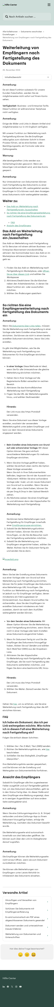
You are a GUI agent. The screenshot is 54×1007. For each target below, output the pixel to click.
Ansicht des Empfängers (19, 225)
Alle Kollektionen (10, 31)
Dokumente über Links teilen (26, 325)
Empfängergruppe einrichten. (27, 525)
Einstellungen (9, 34)
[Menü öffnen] (49, 4)
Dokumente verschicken (31, 31)
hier (15, 704)
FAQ (13, 222)
